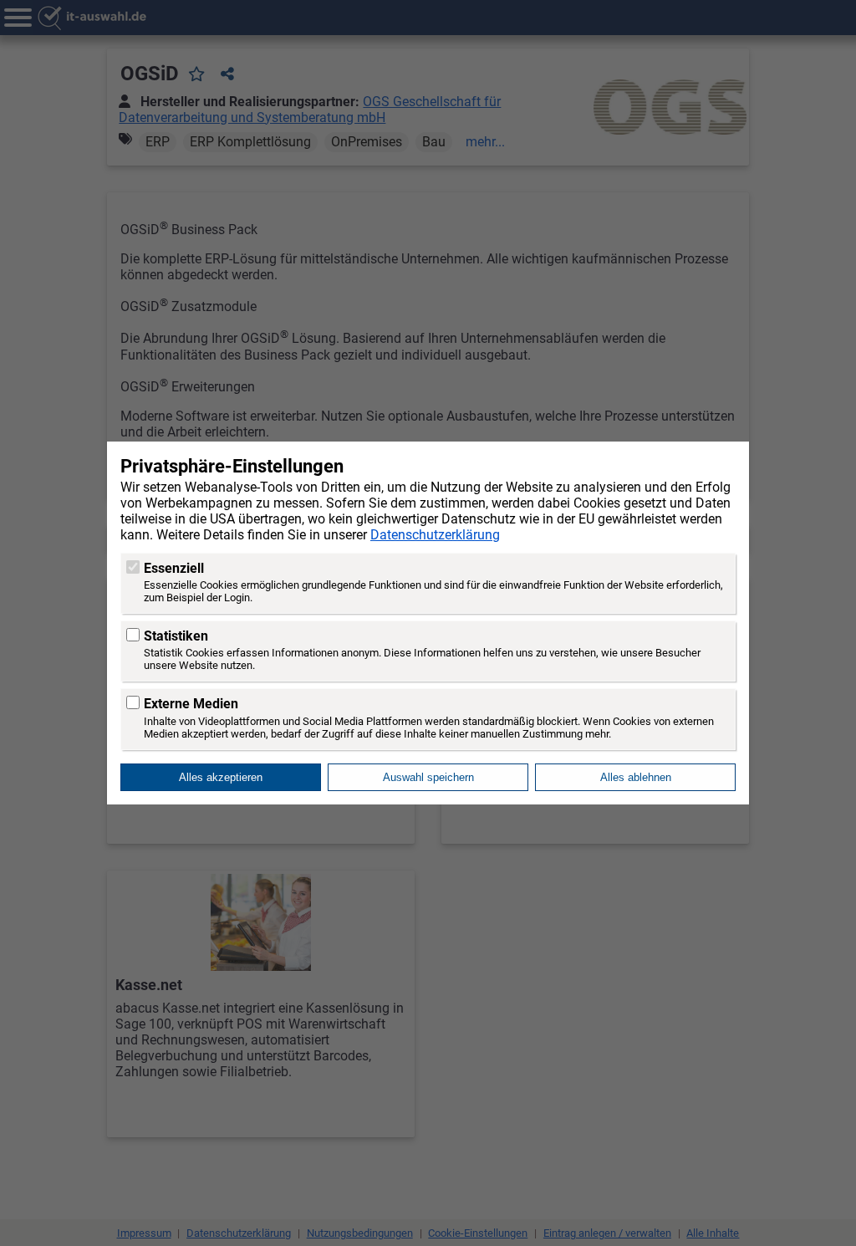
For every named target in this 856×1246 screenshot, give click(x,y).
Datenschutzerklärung (435, 535)
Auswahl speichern (428, 777)
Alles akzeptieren (220, 777)
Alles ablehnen (635, 777)
